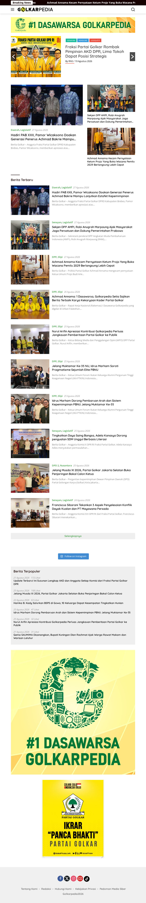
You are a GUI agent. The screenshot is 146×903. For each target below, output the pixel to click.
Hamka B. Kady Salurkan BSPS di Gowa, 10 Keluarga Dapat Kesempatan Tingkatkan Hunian (68, 603)
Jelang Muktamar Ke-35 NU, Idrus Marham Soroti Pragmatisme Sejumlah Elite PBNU (85, 367)
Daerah (15, 130)
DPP (54, 257)
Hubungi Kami (63, 888)
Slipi (60, 257)
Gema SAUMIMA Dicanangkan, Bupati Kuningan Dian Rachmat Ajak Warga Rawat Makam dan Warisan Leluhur (70, 636)
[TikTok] (87, 879)
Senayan (71, 40)
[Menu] (13, 9)
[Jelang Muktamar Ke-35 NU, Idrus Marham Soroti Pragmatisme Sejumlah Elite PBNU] (30, 374)
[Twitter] (67, 879)
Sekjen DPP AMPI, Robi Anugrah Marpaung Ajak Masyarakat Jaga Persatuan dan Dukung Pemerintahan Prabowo (109, 118)
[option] (73, 56)
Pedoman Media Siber (113, 888)
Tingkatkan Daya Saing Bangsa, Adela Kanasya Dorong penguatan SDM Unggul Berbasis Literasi (89, 437)
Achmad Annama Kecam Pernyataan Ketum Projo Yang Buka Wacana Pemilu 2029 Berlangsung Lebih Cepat (111, 161)
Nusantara (66, 465)
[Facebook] (60, 879)
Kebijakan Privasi (85, 888)
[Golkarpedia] (35, 9)
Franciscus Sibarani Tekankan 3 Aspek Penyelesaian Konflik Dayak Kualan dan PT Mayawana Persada (92, 506)
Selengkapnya (73, 536)
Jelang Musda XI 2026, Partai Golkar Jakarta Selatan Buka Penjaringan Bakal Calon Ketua (91, 472)
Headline (83, 40)
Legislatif (95, 40)
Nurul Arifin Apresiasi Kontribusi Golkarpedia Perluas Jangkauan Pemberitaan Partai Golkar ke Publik (87, 333)
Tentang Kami (29, 888)
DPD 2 (55, 465)
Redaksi (46, 888)
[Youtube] (80, 879)
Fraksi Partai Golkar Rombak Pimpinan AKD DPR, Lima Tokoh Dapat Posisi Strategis (94, 51)
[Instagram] (73, 879)
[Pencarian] (133, 10)
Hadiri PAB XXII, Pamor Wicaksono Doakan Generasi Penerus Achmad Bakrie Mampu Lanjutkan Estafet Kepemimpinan (43, 139)
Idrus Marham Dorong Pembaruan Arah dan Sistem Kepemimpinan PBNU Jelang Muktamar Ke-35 (86, 402)
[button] (13, 56)
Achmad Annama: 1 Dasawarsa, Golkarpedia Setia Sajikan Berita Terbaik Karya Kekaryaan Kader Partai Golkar (91, 298)
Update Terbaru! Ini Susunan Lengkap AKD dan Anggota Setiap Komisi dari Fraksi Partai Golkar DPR (70, 582)
